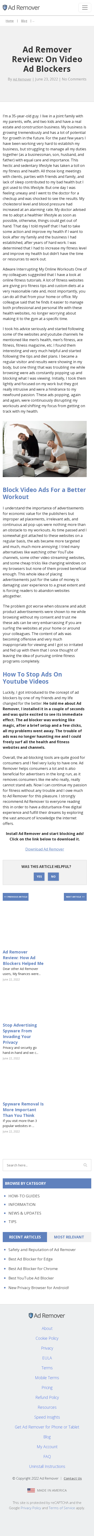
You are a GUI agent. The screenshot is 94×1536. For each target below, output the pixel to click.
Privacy (47, 1348)
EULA (47, 1358)
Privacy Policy (31, 1508)
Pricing (47, 1387)
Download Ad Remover (44, 849)
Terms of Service (62, 1508)
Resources (47, 1407)
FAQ (47, 1456)
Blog (24, 21)
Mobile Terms (47, 1377)
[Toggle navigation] (84, 7)
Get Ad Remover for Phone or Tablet (47, 1427)
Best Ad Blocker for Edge (30, 1259)
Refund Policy (47, 1397)
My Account (47, 1446)
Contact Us (73, 1478)
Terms (47, 1367)
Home (10, 21)
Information (22, 1204)
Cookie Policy (47, 1338)
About (47, 1328)
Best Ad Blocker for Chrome (33, 1268)
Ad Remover (22, 79)
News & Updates (24, 1213)
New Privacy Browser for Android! (38, 1287)
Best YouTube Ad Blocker (31, 1278)
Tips (12, 1221)
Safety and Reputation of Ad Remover (42, 1249)
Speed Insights (47, 1417)
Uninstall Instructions (47, 1466)
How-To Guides (24, 1196)
